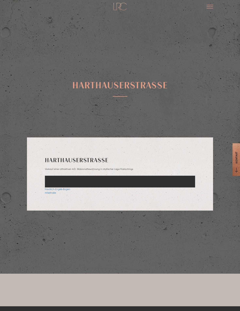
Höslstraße (50, 192)
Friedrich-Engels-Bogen (57, 189)
